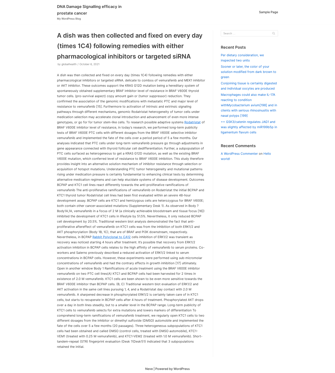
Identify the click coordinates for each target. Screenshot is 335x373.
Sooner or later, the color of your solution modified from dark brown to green (248, 72)
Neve (149, 369)
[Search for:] (249, 33)
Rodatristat (192, 122)
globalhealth (69, 64)
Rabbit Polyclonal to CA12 (111, 237)
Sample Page (268, 12)
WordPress (182, 369)
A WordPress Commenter (239, 153)
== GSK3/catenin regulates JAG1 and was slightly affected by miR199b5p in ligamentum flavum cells (249, 127)
